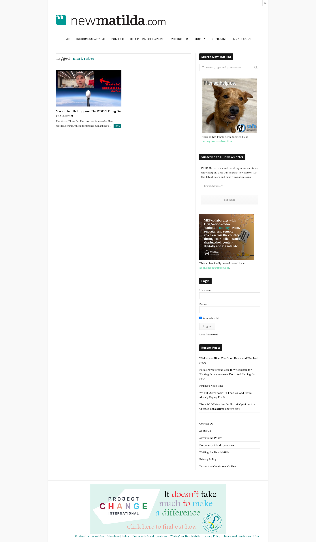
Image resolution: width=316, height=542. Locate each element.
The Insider (179, 39)
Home (65, 39)
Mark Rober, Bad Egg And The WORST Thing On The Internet (88, 113)
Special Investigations (147, 39)
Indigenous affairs (90, 39)
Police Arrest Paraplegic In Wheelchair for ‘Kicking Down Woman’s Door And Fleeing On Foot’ (227, 374)
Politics (117, 39)
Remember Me (211, 318)
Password (205, 304)
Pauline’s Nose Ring (211, 385)
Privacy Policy (207, 459)
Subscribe (219, 39)
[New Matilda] (110, 21)
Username (205, 290)
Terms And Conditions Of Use (217, 466)
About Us (205, 430)
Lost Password (208, 334)
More (117, 126)
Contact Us (206, 423)
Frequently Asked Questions (216, 445)
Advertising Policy (210, 438)
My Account (242, 39)
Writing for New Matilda (214, 452)
